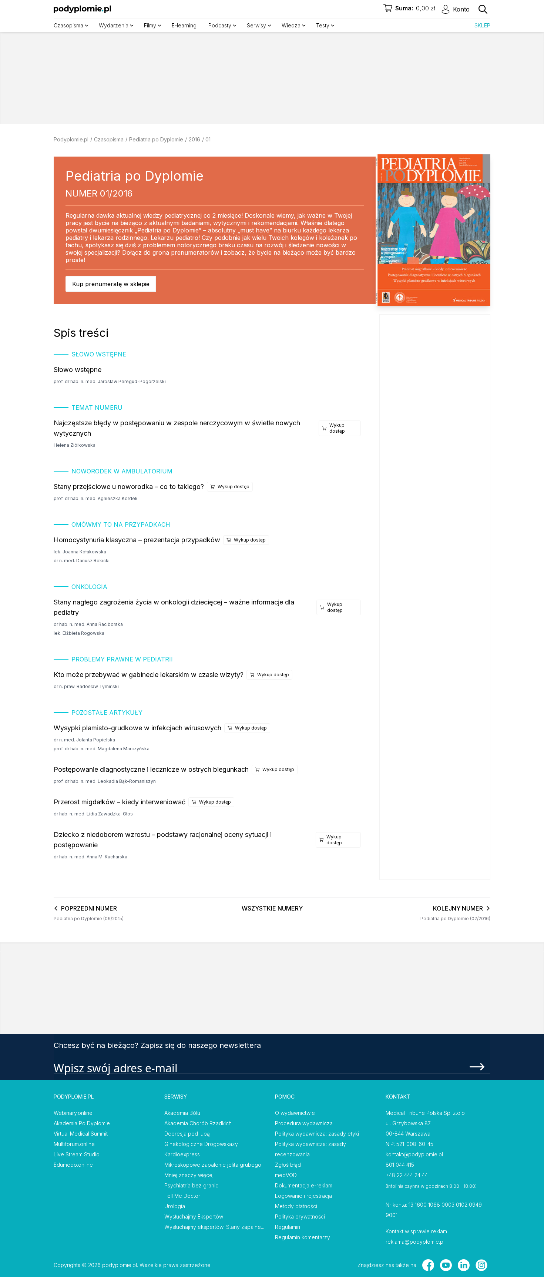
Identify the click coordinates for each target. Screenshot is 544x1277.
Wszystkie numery (272, 908)
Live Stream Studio (77, 1154)
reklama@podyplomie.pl (415, 1242)
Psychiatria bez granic (191, 1185)
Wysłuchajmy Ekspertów (193, 1216)
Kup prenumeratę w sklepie (111, 284)
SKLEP (482, 25)
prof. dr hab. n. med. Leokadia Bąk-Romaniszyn (105, 781)
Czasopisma (109, 139)
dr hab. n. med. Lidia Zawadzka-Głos (93, 814)
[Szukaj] (483, 9)
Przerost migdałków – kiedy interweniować (119, 802)
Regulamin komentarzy (302, 1237)
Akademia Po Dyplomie (82, 1123)
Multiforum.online (74, 1144)
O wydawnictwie (295, 1113)
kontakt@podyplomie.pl (414, 1154)
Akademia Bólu (182, 1113)
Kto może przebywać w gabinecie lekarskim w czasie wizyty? (149, 674)
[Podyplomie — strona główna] (82, 9)
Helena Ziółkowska (74, 445)
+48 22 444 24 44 (407, 1175)
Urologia (174, 1206)
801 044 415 (400, 1165)
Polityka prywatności (300, 1216)
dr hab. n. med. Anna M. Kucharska (90, 856)
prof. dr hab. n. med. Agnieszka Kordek (96, 498)
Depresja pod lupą (187, 1133)
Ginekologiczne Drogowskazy (201, 1144)
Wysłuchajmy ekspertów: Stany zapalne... (214, 1227)
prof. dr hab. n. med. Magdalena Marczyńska (102, 748)
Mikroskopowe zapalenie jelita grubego (212, 1165)
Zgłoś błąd (288, 1165)
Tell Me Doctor (182, 1196)
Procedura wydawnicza (304, 1123)
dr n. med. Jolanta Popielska (84, 740)
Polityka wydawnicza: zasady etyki (317, 1133)
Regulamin (287, 1227)
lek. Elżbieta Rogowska (79, 633)
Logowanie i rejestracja (303, 1196)
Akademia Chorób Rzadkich (198, 1123)
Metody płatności (296, 1206)
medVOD (286, 1175)
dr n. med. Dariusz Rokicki (82, 560)
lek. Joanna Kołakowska (80, 551)
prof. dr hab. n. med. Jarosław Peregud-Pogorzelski (110, 381)
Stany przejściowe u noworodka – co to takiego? (129, 486)
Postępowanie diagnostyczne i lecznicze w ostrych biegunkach (151, 769)
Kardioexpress (182, 1154)
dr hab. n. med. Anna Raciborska (88, 624)
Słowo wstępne (77, 369)
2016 (194, 139)
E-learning (184, 25)
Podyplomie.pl (71, 139)
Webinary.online (73, 1113)
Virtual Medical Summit (81, 1133)
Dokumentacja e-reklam (303, 1185)
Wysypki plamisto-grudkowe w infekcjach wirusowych (137, 728)
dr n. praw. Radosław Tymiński (86, 686)
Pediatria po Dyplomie (156, 139)
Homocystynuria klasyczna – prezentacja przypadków (137, 540)
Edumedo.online (73, 1165)
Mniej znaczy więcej (189, 1175)
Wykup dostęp (337, 428)
